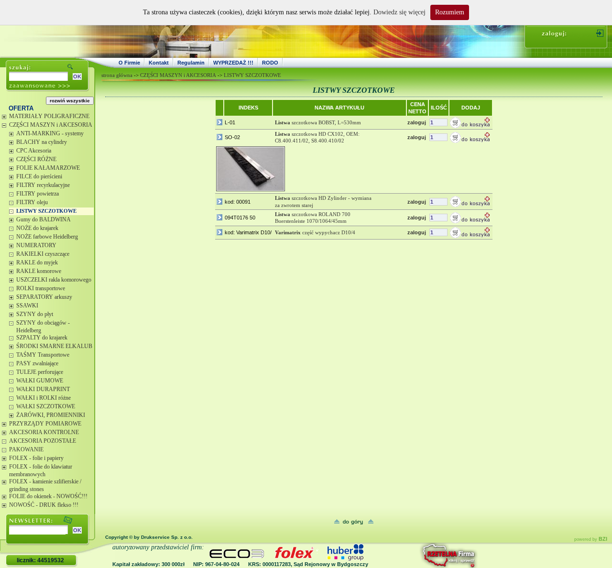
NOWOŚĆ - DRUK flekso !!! (43, 505)
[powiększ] (250, 168)
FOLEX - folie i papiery (36, 458)
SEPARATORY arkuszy (44, 297)
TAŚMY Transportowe (42, 354)
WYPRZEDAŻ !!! (233, 63)
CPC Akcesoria (33, 150)
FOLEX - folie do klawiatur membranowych (40, 470)
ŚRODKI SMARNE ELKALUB (54, 346)
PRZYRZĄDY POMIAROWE (45, 423)
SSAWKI (27, 305)
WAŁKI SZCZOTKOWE (45, 406)
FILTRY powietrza (37, 193)
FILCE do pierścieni (39, 176)
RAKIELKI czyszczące (42, 254)
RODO (270, 63)
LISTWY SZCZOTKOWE (46, 211)
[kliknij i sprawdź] (423, 555)
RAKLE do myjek (37, 262)
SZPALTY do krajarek (41, 337)
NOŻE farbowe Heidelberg (47, 236)
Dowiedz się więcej (399, 12)
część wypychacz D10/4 (315, 232)
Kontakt (159, 63)
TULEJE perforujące (39, 372)
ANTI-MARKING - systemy (50, 133)
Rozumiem (449, 12)
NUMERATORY (36, 245)
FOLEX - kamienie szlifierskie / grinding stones (45, 485)
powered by (590, 539)
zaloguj (416, 122)
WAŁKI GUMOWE (39, 380)
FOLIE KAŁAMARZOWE (48, 167)
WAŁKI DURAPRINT (43, 389)
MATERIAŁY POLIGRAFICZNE (49, 116)
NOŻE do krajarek (37, 228)
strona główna (116, 75)
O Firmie (129, 63)
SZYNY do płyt (34, 314)
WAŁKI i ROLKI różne (43, 397)
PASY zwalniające (37, 363)
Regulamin (191, 63)
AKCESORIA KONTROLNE (44, 432)
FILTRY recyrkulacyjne (43, 185)
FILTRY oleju (32, 202)
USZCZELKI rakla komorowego (53, 279)
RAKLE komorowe (38, 271)
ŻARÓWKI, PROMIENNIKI (50, 415)
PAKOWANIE (26, 449)
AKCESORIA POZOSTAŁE (42, 440)
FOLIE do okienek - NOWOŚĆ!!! (48, 496)
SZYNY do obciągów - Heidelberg (43, 326)
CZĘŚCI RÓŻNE (36, 159)
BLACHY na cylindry (41, 142)
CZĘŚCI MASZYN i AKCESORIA (50, 124)
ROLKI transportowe (40, 288)
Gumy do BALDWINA (43, 219)
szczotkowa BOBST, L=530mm (318, 122)
